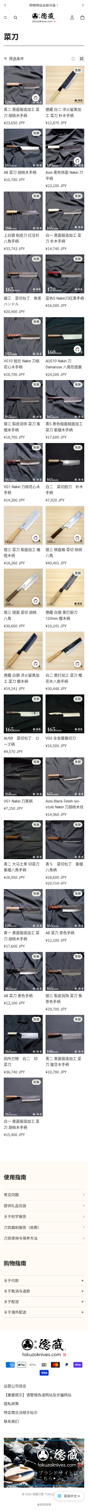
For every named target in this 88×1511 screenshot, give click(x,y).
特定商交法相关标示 (21, 1412)
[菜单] (5, 17)
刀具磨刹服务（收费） (22, 1227)
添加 (81, 349)
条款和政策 (44, 1504)
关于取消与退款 (17, 1291)
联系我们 (11, 1421)
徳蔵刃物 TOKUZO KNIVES (49, 1494)
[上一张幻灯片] (5, 5)
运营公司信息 (15, 1386)
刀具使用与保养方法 (21, 1238)
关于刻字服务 (15, 1216)
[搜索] (15, 17)
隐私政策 (11, 1403)
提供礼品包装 (15, 1205)
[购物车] (82, 17)
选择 (39, 97)
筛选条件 (16, 58)
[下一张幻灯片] (83, 5)
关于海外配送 (15, 1312)
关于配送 (11, 1301)
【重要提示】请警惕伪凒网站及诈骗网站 (37, 1395)
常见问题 (11, 1194)
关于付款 (11, 1280)
